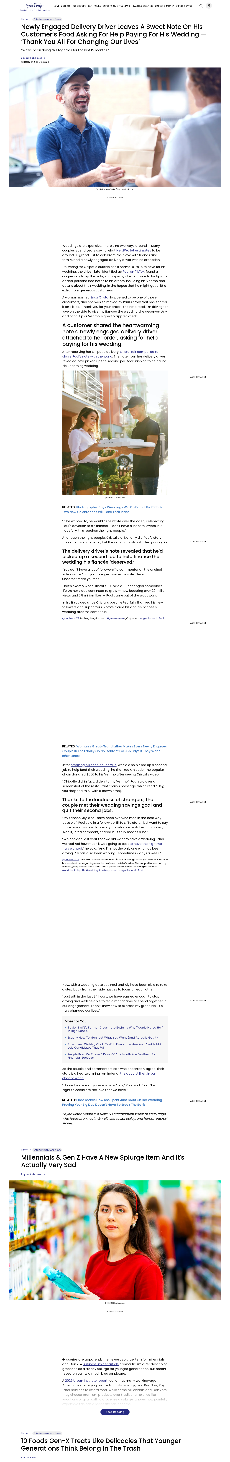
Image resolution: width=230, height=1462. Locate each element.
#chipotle (79, 870)
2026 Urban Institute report (86, 1380)
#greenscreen (115, 618)
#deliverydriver (107, 870)
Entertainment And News (47, 19)
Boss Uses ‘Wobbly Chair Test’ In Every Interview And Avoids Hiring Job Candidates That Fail (116, 1046)
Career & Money (164, 6)
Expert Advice (184, 6)
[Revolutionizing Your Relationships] (35, 6)
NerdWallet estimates (133, 250)
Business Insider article (101, 1364)
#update (67, 870)
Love (56, 6)
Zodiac (65, 6)
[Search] (200, 5)
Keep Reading (115, 1412)
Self (89, 6)
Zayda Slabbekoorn (33, 58)
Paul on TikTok (133, 271)
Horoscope (79, 6)
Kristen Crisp (29, 1457)
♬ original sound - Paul (150, 618)
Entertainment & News (116, 6)
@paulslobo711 (70, 618)
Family (97, 6)
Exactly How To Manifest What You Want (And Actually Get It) (113, 1037)
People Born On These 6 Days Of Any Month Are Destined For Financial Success (112, 1056)
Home (24, 19)
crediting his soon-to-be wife (94, 765)
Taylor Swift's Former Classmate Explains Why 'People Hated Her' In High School (115, 1029)
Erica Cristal (99, 297)
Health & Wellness (142, 6)
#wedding (92, 870)
